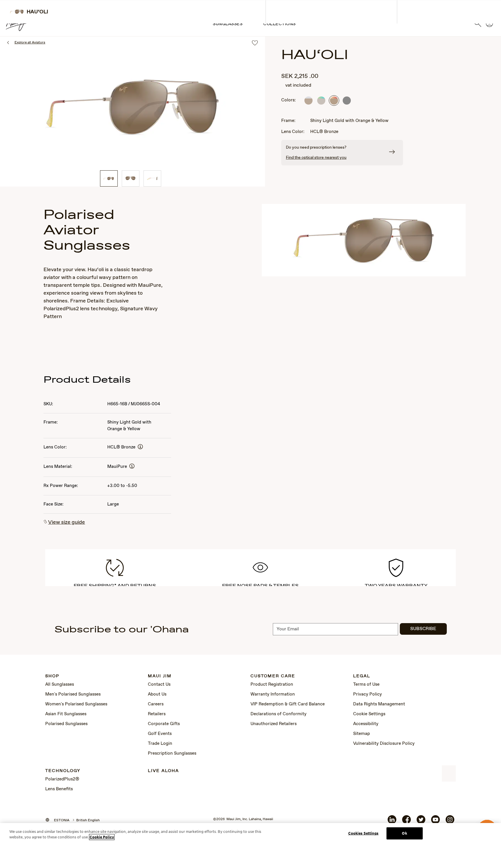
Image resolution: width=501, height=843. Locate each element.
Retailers (157, 714)
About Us (157, 694)
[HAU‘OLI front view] (130, 178)
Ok (404, 833)
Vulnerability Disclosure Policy (384, 744)
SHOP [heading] (52, 676)
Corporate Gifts (164, 724)
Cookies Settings (363, 833)
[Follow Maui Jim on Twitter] (421, 822)
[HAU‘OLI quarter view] (109, 178)
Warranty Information (273, 694)
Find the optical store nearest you (316, 157)
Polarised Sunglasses (66, 724)
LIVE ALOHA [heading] (163, 771)
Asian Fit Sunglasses (65, 714)
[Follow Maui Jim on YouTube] (435, 822)
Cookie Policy (102, 837)
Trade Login (160, 744)
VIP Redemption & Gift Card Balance (288, 704)
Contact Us (159, 684)
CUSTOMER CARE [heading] (273, 676)
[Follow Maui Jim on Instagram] (450, 822)
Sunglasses (227, 24)
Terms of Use (366, 684)
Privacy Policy (367, 694)
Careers (156, 704)
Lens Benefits (59, 789)
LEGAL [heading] (361, 676)
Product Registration (272, 684)
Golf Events (160, 734)
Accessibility (365, 724)
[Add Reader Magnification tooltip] (140, 447)
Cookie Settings (369, 714)
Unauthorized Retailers (274, 724)
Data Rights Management (379, 704)
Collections (279, 24)
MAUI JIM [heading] (160, 676)
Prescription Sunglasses (172, 753)
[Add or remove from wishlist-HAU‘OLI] (255, 43)
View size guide (66, 522)
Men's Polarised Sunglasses (73, 694)
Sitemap (361, 734)
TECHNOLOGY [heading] (62, 771)
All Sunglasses (59, 684)
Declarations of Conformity (278, 714)
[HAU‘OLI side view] (152, 178)
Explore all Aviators (29, 42)
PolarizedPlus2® (62, 779)
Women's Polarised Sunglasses (76, 704)
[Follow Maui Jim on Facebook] (406, 822)
